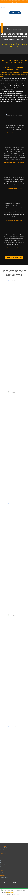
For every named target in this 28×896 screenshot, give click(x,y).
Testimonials (3, 864)
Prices (1, 862)
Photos (1, 859)
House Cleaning (4, 847)
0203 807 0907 (4, 877)
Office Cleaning (3, 849)
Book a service (3, 866)
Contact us (2, 861)
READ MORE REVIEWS (14, 257)
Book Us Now (2, 28)
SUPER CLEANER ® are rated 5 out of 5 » (14, 45)
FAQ (1, 857)
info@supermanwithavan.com (7, 872)
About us (2, 855)
